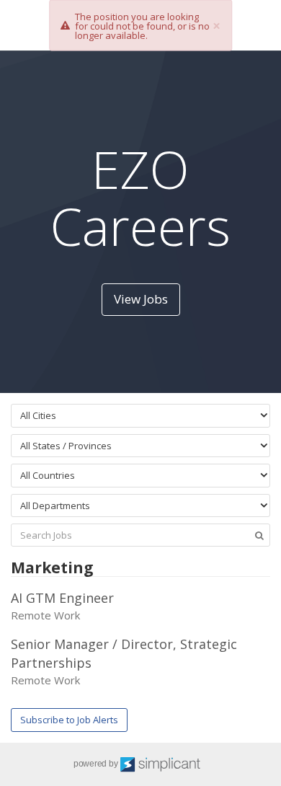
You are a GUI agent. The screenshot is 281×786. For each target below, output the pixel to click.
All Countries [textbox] (47, 475)
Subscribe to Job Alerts (69, 719)
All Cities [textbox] (38, 415)
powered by (96, 764)
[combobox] (140, 416)
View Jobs (141, 299)
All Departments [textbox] (55, 505)
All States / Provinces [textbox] (66, 445)
